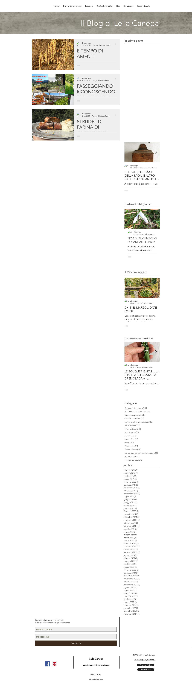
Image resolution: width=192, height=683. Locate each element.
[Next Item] (156, 152)
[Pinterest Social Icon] (54, 663)
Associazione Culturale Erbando (96, 665)
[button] (128, 6)
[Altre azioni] (116, 44)
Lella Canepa (96, 659)
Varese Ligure (95, 674)
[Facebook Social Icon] (47, 663)
